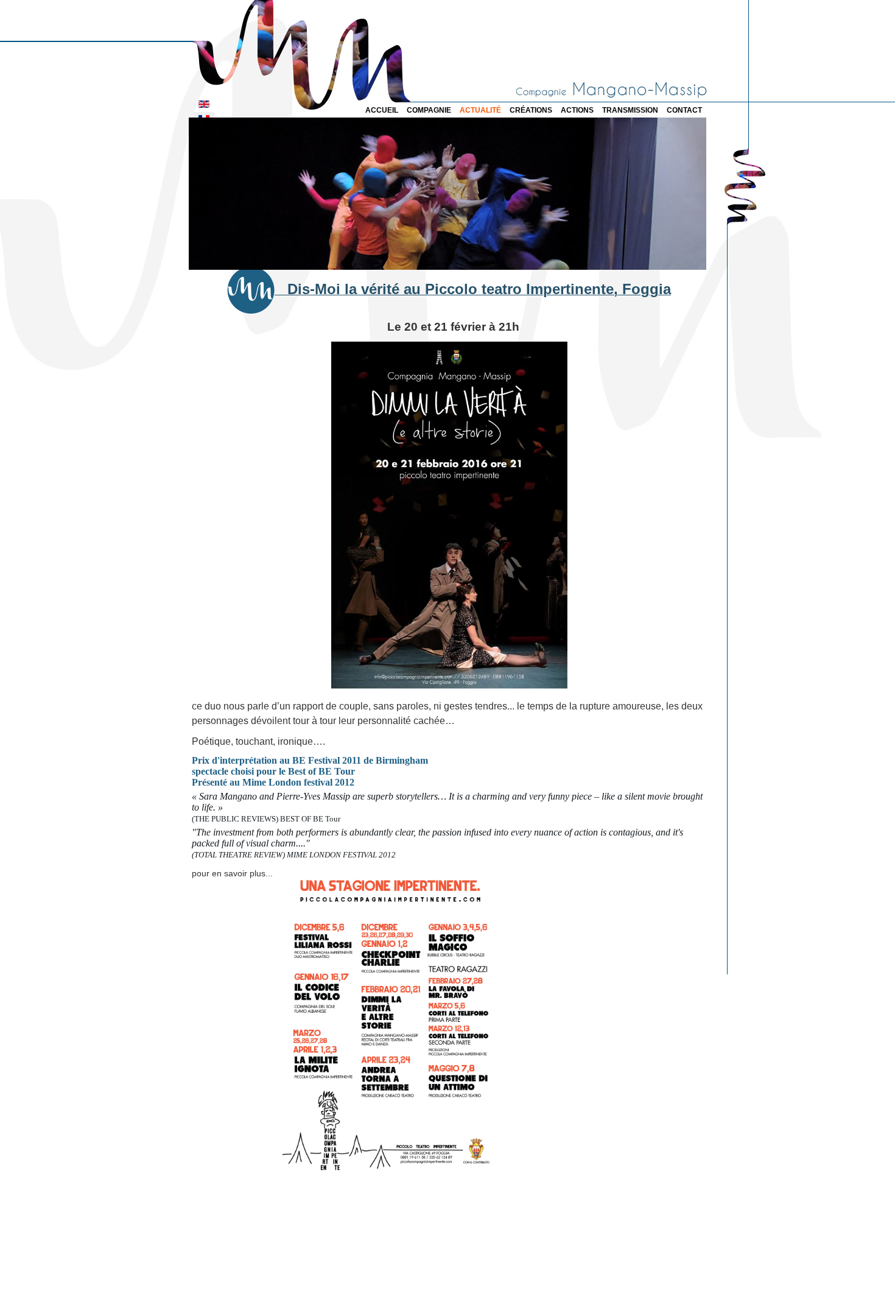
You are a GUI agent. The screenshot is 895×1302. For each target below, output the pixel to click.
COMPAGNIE (429, 110)
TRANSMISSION (630, 110)
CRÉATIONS (531, 110)
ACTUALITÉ (480, 110)
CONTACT (684, 110)
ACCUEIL (381, 110)
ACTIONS (577, 110)
